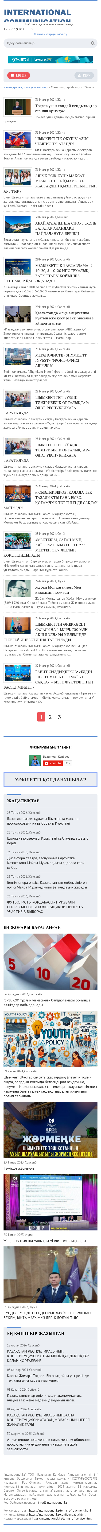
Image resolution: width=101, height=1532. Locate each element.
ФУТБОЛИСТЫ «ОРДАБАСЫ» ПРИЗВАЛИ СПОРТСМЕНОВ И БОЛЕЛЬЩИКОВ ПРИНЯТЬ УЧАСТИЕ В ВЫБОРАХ (45, 907)
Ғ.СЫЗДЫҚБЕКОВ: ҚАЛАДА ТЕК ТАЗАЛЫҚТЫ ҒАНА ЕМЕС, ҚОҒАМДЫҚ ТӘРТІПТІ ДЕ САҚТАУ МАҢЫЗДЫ (50, 500)
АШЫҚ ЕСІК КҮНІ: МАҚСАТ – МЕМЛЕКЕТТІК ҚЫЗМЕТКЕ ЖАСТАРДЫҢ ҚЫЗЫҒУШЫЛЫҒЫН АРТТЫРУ (50, 183)
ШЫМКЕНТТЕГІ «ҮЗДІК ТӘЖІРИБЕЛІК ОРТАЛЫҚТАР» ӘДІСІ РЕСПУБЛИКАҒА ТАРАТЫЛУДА (47, 405)
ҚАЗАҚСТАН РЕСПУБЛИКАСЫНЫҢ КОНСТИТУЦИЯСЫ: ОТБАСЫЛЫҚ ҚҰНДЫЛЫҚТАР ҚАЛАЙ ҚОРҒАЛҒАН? (48, 1356)
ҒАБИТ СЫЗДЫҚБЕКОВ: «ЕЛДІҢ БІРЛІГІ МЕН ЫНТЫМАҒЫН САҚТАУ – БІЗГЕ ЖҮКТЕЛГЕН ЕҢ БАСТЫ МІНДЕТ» (48, 679)
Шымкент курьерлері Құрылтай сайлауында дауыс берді (47, 840)
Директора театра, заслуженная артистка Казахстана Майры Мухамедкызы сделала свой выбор (46, 863)
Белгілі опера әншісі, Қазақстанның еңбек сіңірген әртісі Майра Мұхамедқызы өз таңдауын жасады (47, 884)
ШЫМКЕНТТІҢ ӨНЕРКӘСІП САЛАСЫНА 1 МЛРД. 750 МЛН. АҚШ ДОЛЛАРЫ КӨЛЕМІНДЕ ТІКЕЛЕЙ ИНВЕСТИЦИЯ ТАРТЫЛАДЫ (46, 632)
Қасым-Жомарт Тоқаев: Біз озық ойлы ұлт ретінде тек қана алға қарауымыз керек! (48, 1378)
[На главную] (39, 13)
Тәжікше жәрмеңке (19, 1168)
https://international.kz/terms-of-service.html (62, 1518)
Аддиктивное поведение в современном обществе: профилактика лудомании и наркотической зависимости (49, 1444)
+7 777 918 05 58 (18, 28)
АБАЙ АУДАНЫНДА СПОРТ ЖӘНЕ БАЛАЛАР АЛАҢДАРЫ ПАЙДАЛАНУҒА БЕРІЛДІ (65, 228)
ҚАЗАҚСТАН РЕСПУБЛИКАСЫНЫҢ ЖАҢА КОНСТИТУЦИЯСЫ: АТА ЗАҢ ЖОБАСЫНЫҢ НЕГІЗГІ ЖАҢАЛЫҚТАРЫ (48, 1420)
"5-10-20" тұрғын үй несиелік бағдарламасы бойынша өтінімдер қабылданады (47, 1002)
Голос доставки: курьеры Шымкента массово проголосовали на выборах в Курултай (43, 821)
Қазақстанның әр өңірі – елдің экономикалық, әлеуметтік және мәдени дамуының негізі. (44, 1397)
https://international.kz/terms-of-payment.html (60, 1511)
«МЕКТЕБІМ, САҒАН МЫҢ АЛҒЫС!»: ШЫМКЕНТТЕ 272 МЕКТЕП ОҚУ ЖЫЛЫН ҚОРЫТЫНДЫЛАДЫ (44, 547)
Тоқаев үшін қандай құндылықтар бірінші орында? (66, 108)
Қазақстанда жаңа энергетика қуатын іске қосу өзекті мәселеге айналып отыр (64, 318)
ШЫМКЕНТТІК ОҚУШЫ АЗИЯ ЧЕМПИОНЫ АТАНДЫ (62, 141)
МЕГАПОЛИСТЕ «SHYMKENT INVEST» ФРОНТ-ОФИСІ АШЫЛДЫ (61, 360)
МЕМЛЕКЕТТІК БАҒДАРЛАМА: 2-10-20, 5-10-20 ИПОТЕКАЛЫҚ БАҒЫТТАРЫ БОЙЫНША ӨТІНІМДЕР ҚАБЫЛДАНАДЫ (49, 273)
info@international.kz (52, 1503)
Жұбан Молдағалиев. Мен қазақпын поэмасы (58, 590)
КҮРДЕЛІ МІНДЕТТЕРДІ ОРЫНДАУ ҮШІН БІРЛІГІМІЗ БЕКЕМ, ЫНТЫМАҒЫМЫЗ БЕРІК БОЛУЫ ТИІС (47, 1315)
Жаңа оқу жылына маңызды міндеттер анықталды (45, 1240)
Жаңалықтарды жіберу (50, 34)
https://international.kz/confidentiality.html (57, 1514)
